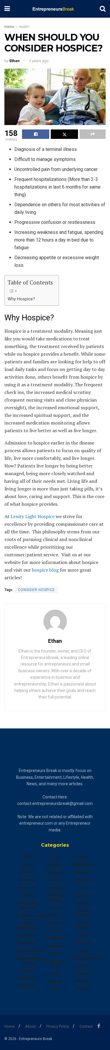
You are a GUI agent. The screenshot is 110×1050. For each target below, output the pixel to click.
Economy (27, 935)
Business (27, 880)
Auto (27, 864)
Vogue (83, 973)
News (55, 973)
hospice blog (45, 570)
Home (9, 27)
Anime (27, 857)
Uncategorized (86, 958)
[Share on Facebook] (35, 134)
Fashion (27, 970)
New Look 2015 (55, 963)
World (83, 988)
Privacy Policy (57, 1026)
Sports (82, 895)
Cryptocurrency (31, 915)
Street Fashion (83, 913)
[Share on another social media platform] (92, 134)
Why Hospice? (21, 299)
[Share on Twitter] (64, 134)
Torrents (83, 943)
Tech (83, 935)
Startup (83, 903)
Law (55, 930)
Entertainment (30, 950)
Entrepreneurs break (30, 960)
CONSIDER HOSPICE (36, 590)
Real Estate (83, 864)
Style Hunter (82, 925)
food (55, 857)
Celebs (27, 895)
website (83, 981)
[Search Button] (103, 9)
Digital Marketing (27, 925)
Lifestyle (55, 938)
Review (83, 880)
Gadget (55, 864)
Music (55, 953)
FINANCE (27, 986)
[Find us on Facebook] (98, 1026)
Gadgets (55, 872)
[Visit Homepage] (55, 8)
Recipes (83, 872)
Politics (83, 857)
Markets (55, 945)
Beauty (27, 872)
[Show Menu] (7, 9)
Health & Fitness (55, 897)
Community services (27, 905)
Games (55, 880)
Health (24, 27)
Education (27, 943)
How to (55, 915)
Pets (55, 988)
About (30, 1026)
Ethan (14, 61)
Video (83, 966)
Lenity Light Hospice (33, 516)
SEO (83, 887)
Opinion (55, 981)
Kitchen (55, 923)
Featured (27, 978)
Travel (83, 950)
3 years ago (39, 61)
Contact (86, 1026)
